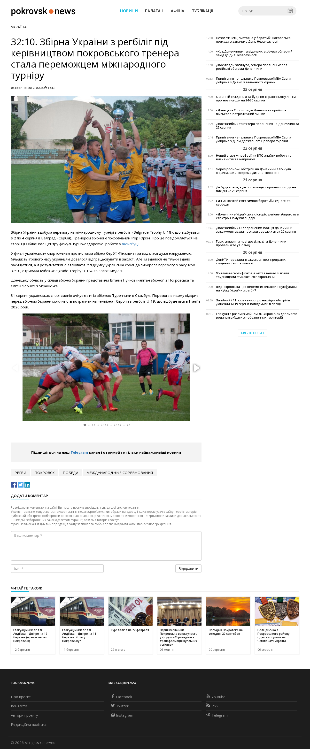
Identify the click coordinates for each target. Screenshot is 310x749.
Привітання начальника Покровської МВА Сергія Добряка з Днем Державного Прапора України (253, 139)
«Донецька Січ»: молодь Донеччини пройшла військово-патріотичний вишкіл (251, 112)
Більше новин (252, 333)
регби (20, 472)
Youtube (218, 696)
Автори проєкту (24, 715)
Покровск (44, 472)
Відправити (188, 568)
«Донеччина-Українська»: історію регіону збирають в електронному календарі (257, 216)
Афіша (177, 11)
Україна (19, 26)
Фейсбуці (130, 243)
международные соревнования (119, 472)
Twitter (122, 705)
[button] (196, 368)
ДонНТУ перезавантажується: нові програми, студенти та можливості (251, 261)
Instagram (124, 715)
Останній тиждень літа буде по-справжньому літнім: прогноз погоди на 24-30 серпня (256, 98)
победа (70, 472)
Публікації (202, 11)
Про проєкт (21, 696)
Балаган (154, 11)
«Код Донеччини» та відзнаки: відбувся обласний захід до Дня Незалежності (254, 53)
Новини (129, 11)
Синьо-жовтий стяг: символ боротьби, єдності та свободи (253, 202)
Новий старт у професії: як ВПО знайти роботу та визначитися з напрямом (254, 157)
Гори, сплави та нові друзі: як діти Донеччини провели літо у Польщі (251, 243)
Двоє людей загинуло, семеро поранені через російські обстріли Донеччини (251, 66)
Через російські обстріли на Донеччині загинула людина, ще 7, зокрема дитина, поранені (253, 171)
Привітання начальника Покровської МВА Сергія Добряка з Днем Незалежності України (253, 80)
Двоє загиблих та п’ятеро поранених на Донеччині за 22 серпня (257, 125)
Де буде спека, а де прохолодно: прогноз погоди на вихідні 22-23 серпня (256, 189)
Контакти (19, 705)
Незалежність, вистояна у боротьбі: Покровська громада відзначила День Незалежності (253, 39)
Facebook (124, 696)
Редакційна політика (28, 724)
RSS (214, 705)
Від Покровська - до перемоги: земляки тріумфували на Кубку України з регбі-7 (256, 288)
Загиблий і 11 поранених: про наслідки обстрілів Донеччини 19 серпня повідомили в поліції (253, 302)
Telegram (79, 452)
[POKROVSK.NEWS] (43, 10)
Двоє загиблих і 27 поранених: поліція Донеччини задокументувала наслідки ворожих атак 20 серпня (256, 229)
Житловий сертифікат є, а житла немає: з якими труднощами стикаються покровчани (252, 275)
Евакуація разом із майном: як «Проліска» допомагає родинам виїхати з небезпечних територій (256, 315)
